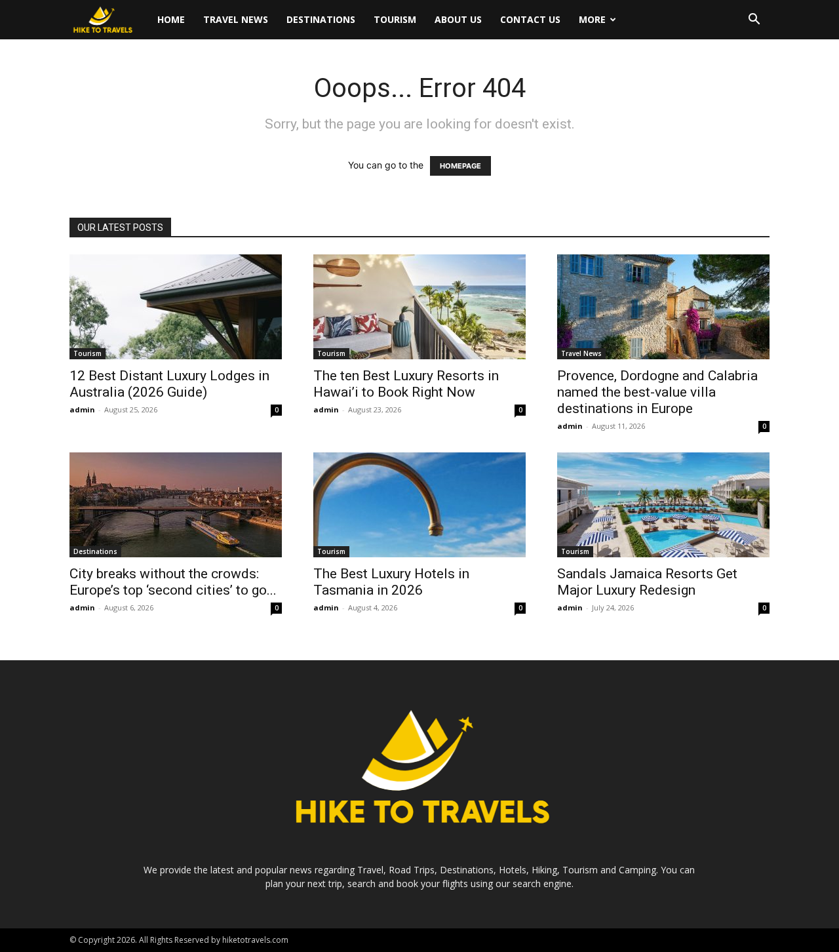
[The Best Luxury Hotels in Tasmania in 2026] (419, 504)
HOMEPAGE (460, 165)
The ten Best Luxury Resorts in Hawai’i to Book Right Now (406, 384)
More (592, 19)
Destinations (320, 19)
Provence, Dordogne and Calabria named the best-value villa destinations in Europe (657, 392)
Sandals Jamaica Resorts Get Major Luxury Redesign (647, 582)
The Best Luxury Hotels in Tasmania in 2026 (391, 582)
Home (171, 19)
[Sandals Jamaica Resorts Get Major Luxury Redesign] (663, 504)
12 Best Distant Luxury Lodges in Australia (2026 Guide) (169, 384)
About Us (458, 19)
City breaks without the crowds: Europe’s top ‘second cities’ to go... (173, 582)
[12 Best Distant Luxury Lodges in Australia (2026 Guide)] (175, 306)
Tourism (395, 19)
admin (82, 409)
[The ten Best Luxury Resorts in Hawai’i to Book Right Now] (419, 306)
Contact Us (530, 19)
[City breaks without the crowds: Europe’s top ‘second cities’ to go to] (175, 504)
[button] (754, 20)
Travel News (235, 19)
